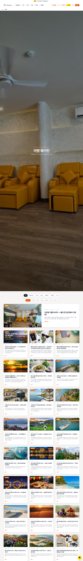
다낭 (51, 300)
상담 (69, 5)
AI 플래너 (54, 5)
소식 (57, 295)
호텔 (41, 295)
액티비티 (46, 295)
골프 (28, 5)
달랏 (37, 300)
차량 (32, 5)
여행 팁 (52, 295)
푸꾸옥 (47, 300)
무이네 (42, 300)
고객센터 (42, 5)
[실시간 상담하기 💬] (80, 558)
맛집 (37, 295)
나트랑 (33, 300)
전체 (25, 295)
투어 (23, 5)
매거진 (37, 5)
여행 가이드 (31, 295)
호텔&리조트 (18, 5)
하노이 (55, 300)
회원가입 (77, 5)
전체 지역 (28, 300)
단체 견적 (63, 5)
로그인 (73, 5)
